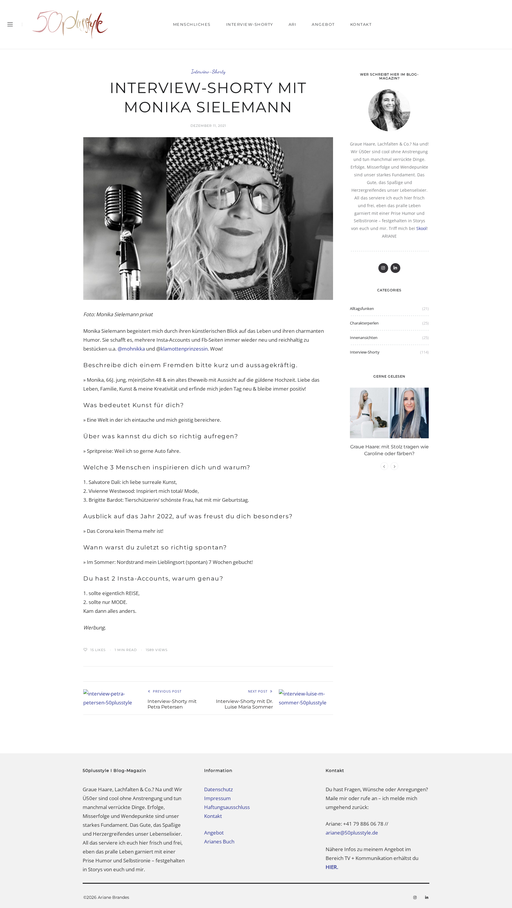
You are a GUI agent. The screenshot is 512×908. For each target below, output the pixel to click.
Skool (421, 228)
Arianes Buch (219, 841)
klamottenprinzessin (184, 348)
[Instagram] (383, 268)
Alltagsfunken (362, 308)
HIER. (332, 867)
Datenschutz (218, 789)
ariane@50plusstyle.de (352, 832)
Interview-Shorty (249, 24)
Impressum (217, 798)
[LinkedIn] (395, 268)
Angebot (323, 24)
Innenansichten (363, 337)
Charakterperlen (364, 323)
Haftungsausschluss (227, 807)
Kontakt (361, 24)
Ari (293, 24)
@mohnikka (131, 348)
